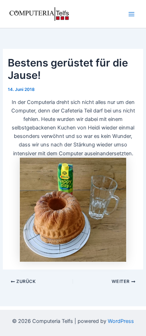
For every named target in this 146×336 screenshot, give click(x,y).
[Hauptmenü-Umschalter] (131, 14)
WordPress (121, 321)
